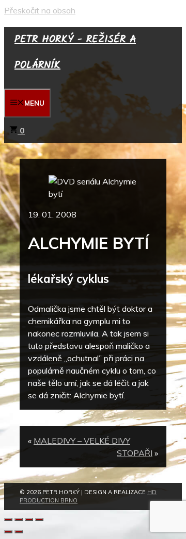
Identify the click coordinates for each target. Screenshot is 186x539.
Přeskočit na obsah (39, 10)
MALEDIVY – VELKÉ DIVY (82, 440)
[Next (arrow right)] (18, 531)
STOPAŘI (134, 453)
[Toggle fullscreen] (29, 519)
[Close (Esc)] (8, 519)
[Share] (18, 519)
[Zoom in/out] (39, 519)
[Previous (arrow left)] (8, 531)
